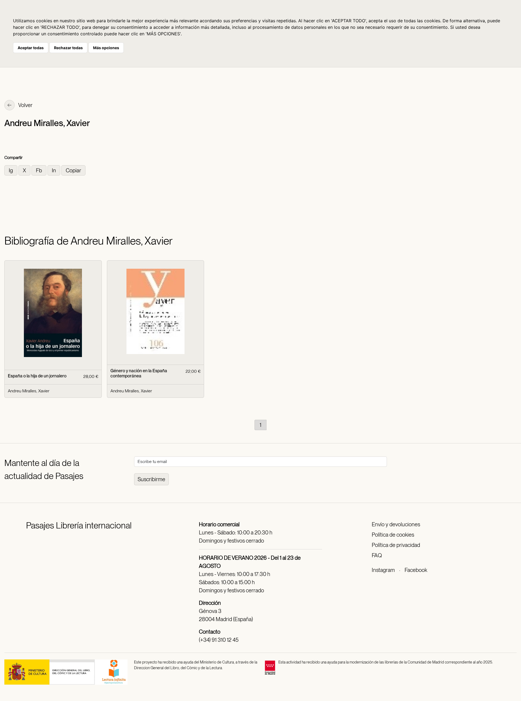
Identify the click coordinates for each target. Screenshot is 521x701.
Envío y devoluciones (396, 524)
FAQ (377, 555)
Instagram (383, 570)
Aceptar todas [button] (31, 47)
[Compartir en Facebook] (39, 170)
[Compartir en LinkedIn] (54, 170)
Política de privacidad (396, 545)
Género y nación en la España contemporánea (138, 373)
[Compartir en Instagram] (11, 170)
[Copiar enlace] (73, 170)
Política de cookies (393, 534)
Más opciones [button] (106, 47)
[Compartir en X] (24, 170)
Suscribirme (151, 479)
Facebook (416, 570)
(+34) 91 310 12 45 (219, 640)
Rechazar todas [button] (68, 47)
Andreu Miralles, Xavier (28, 390)
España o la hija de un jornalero (37, 375)
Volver (25, 105)
